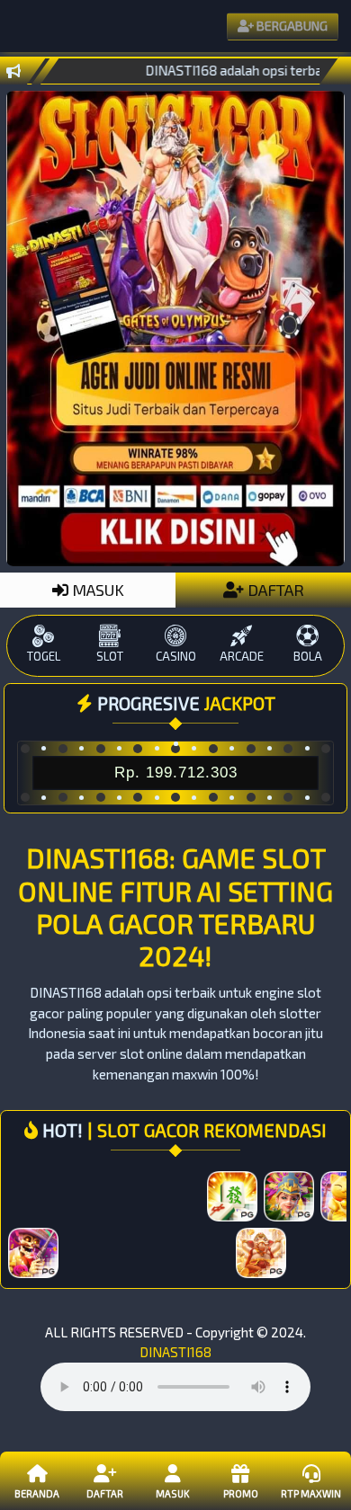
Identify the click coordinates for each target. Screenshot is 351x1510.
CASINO (176, 656)
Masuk (172, 1493)
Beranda (36, 1493)
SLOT (109, 656)
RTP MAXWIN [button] (311, 1493)
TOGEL (43, 656)
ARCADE (242, 656)
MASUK (96, 590)
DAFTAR (274, 590)
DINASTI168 (176, 1352)
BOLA (307, 656)
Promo (240, 1493)
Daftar (104, 1493)
